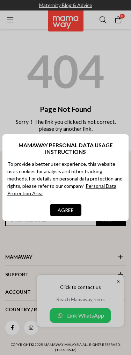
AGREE (66, 210)
